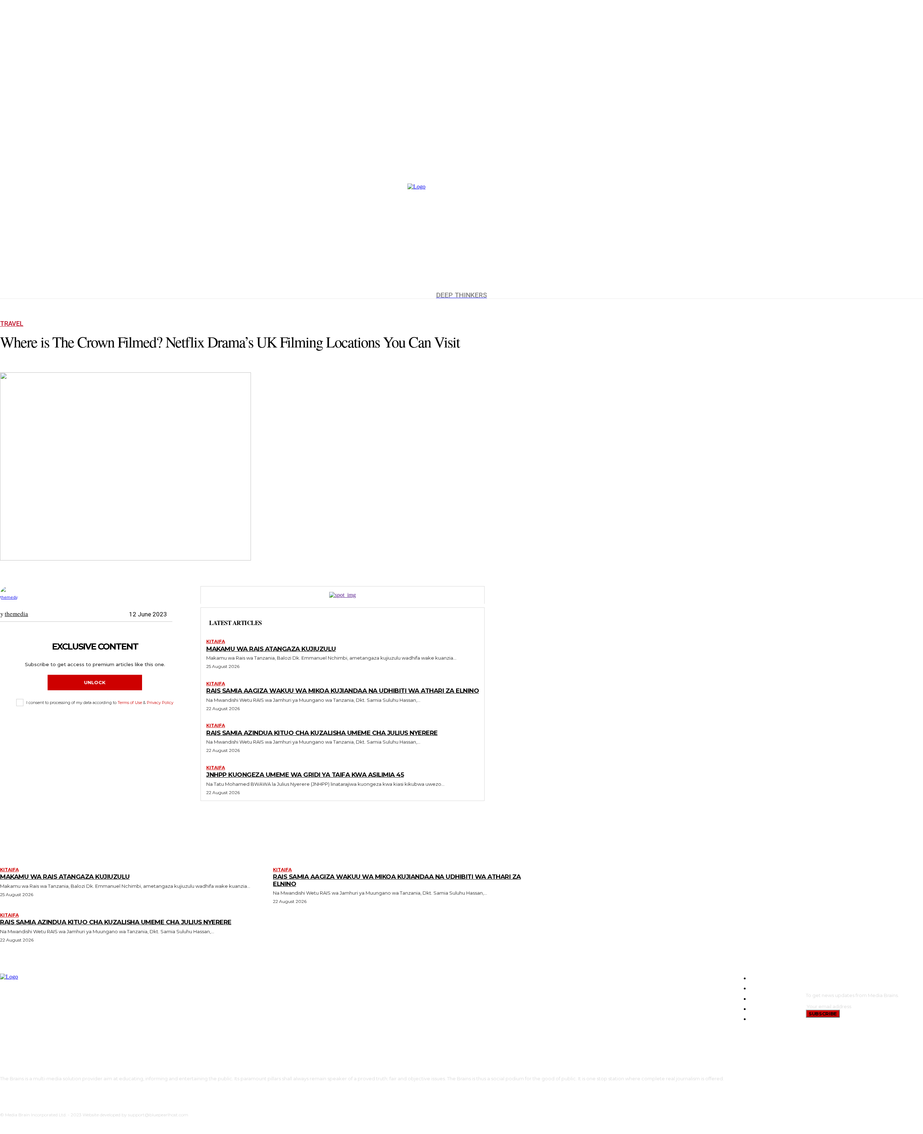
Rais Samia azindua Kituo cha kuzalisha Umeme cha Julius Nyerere (322, 732)
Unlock (95, 682)
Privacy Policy (160, 702)
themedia (16, 614)
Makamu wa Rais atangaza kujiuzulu (271, 648)
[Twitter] (34, 1091)
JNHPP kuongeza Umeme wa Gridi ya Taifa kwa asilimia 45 (305, 774)
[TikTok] (23, 1091)
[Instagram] (12, 1091)
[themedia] (10, 595)
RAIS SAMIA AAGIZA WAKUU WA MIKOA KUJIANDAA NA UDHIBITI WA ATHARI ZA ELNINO (342, 690)
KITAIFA (215, 641)
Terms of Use (130, 702)
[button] (914, 163)
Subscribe (823, 1013)
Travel (11, 323)
